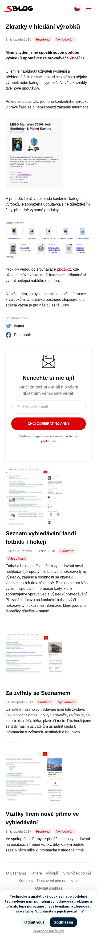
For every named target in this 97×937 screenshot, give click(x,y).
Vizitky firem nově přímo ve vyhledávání (42, 818)
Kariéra (36, 873)
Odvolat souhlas (48, 888)
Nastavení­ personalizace (57, 881)
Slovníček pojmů (77, 873)
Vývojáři (52, 873)
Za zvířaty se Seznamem (38, 693)
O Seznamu (16, 873)
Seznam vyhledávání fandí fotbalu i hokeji (41, 537)
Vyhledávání (65, 39)
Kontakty (26, 881)
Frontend (43, 39)
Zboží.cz (77, 58)
